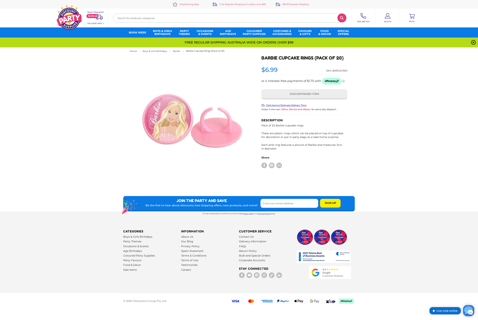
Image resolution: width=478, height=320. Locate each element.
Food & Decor (132, 265)
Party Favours (132, 260)
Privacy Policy (248, 214)
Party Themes (132, 241)
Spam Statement (192, 251)
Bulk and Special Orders (254, 255)
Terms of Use (189, 260)
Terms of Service (264, 214)
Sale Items (130, 269)
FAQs (242, 246)
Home (133, 51)
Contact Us (246, 236)
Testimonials (189, 265)
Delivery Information (252, 241)
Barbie (176, 51)
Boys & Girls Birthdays (155, 51)
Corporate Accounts (252, 260)
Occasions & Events (136, 246)
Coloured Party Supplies (139, 255)
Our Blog (187, 241)
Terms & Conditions (194, 255)
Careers (186, 269)
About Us (187, 236)
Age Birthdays (132, 251)
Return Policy (248, 251)
